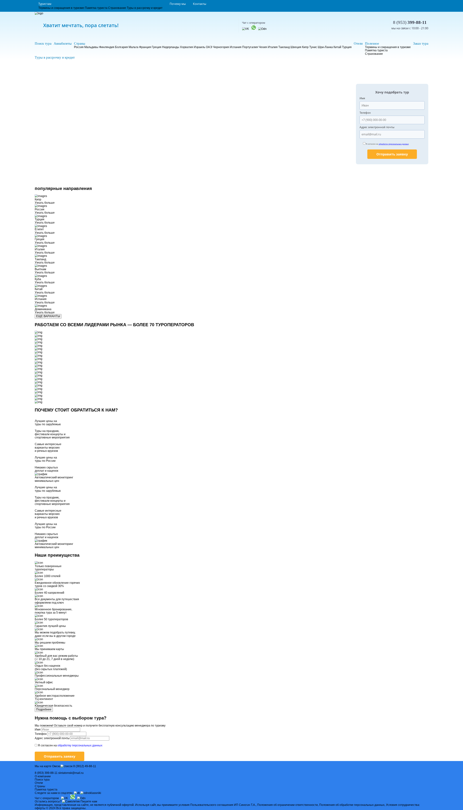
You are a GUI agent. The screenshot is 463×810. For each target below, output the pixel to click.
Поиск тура (43, 43)
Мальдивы (91, 47)
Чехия (263, 47)
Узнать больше (45, 202)
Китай (337, 47)
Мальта (133, 47)
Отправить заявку (392, 154)
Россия (79, 47)
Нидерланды (170, 47)
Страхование (117, 7)
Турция (347, 47)
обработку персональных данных (394, 144)
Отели (358, 43)
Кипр (305, 47)
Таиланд (284, 47)
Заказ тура (420, 43)
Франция (145, 47)
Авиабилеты (63, 43)
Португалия (250, 47)
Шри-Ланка (325, 47)
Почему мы (178, 4)
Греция (156, 47)
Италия (273, 47)
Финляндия (106, 47)
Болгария (121, 47)
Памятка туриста (96, 7)
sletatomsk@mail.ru (71, 772)
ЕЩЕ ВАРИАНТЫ (48, 316)
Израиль (199, 47)
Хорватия (186, 47)
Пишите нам (88, 801)
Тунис (313, 47)
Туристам (44, 4)
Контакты (199, 4)
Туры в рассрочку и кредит (144, 7)
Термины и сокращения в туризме (61, 7)
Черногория (221, 47)
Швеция (295, 47)
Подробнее (43, 709)
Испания (235, 47)
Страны (79, 43)
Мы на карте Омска (48, 766)
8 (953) (410, 22)
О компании (43, 776)
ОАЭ (209, 47)
